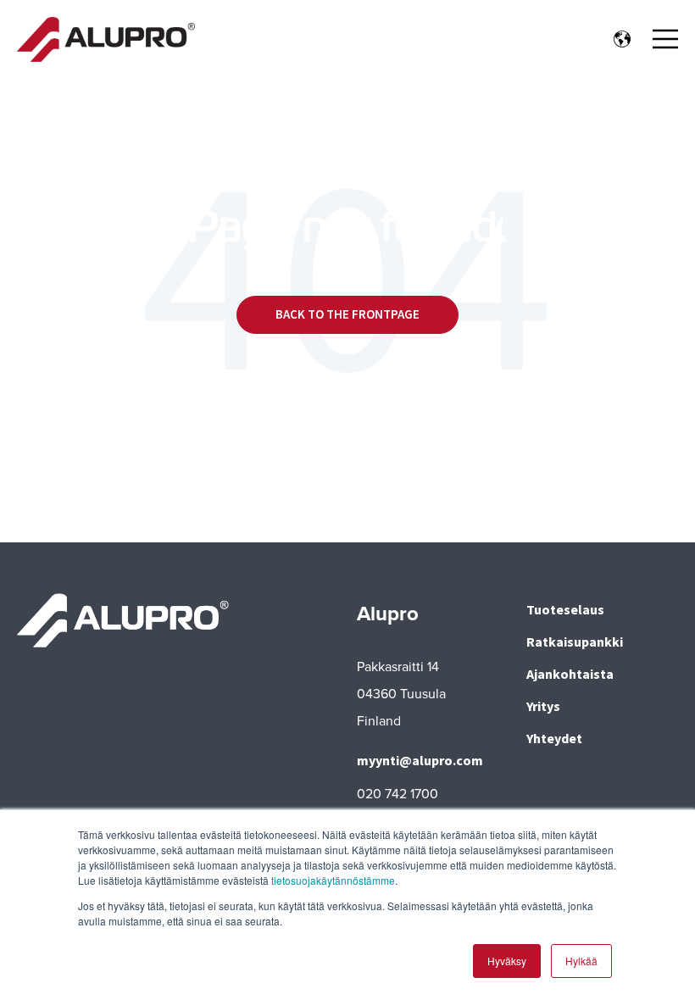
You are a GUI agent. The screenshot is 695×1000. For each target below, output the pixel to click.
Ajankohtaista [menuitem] (570, 673)
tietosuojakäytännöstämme (333, 880)
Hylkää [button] (581, 960)
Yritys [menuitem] (543, 705)
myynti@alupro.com (420, 760)
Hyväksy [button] (506, 960)
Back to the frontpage (347, 314)
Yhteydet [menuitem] (554, 738)
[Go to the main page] (106, 39)
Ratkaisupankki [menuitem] (574, 641)
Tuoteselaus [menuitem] (565, 609)
